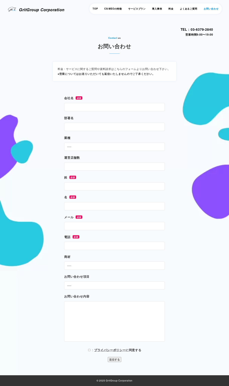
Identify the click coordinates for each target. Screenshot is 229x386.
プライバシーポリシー (110, 350)
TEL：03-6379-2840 (197, 29)
